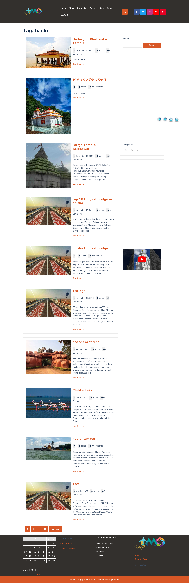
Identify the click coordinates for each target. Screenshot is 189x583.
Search (126, 38)
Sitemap (99, 555)
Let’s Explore (90, 8)
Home (63, 8)
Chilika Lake (83, 390)
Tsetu (77, 484)
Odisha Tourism (67, 548)
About (72, 8)
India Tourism (66, 543)
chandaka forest (86, 342)
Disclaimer (101, 551)
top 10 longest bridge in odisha (92, 201)
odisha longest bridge (90, 248)
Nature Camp (105, 8)
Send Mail (142, 559)
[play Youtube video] (142, 259)
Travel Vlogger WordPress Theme (87, 579)
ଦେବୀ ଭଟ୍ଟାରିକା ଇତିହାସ (89, 79)
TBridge (79, 291)
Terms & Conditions (105, 544)
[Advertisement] (142, 95)
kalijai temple (84, 438)
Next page (56, 529)
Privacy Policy (102, 547)
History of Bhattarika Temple (90, 41)
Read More (78, 64)
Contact (64, 15)
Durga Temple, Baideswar (85, 147)
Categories (128, 144)
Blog (79, 8)
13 (46, 529)
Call (138, 555)
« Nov (38, 574)
